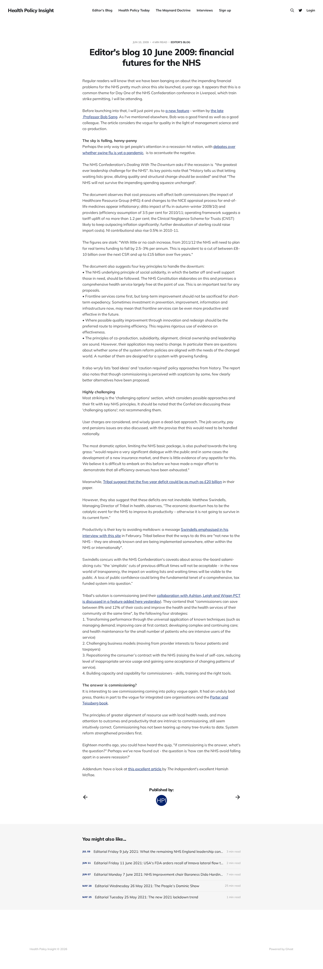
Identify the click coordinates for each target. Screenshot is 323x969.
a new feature (177, 110)
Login (311, 10)
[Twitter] (300, 10)
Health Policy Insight (31, 10)
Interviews (205, 10)
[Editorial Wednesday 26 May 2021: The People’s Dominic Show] (161, 886)
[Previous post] (85, 797)
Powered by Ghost (281, 949)
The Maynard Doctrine (173, 10)
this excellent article (145, 769)
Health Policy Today (134, 10)
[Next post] (238, 797)
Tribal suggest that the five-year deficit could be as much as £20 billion (162, 481)
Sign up (225, 10)
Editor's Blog (102, 10)
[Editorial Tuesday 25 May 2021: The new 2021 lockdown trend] (161, 897)
